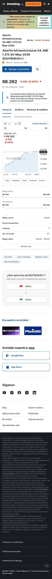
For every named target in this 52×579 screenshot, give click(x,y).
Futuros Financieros (31, 11)
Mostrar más (26, 246)
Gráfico (19, 109)
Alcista (28, 299)
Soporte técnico (36, 419)
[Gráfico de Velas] (5, 123)
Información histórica (23, 117)
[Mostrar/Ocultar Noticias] (19, 123)
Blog (4, 407)
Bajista (28, 286)
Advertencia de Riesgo (12, 561)
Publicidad (33, 413)
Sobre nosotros (35, 407)
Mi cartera (7, 419)
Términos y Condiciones (12, 542)
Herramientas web (11, 425)
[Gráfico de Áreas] (9, 123)
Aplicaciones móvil (11, 413)
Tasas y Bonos (10, 11)
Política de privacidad (11, 551)
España (45, 257)
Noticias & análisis (37, 109)
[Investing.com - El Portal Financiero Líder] (15, 4)
